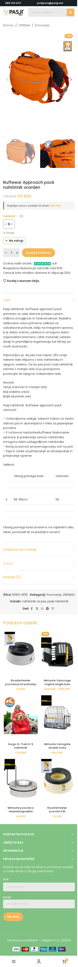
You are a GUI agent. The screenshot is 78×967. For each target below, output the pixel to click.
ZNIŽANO (69, 595)
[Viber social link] (53, 608)
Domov (8, 25)
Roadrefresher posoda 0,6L (57, 809)
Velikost (9, 216)
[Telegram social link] (47, 608)
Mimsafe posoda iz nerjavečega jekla (21, 809)
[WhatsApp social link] (42, 608)
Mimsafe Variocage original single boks (57, 682)
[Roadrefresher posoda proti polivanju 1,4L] (20, 653)
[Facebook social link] (31, 608)
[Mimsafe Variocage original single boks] (57, 653)
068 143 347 (13, 3)
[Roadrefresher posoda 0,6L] (57, 781)
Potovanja (42, 25)
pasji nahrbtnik (57, 601)
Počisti (10, 233)
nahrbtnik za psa (34, 601)
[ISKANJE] (70, 12)
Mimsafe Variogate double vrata (57, 746)
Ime (6, 879)
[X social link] (37, 608)
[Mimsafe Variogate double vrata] (57, 717)
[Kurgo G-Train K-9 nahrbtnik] (20, 717)
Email (7, 897)
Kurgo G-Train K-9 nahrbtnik (20, 746)
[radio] (9, 224)
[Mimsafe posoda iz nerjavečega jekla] (20, 781)
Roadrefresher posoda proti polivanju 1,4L (20, 684)
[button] (7, 79)
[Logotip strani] (13, 12)
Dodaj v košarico (38, 253)
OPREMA (24, 25)
